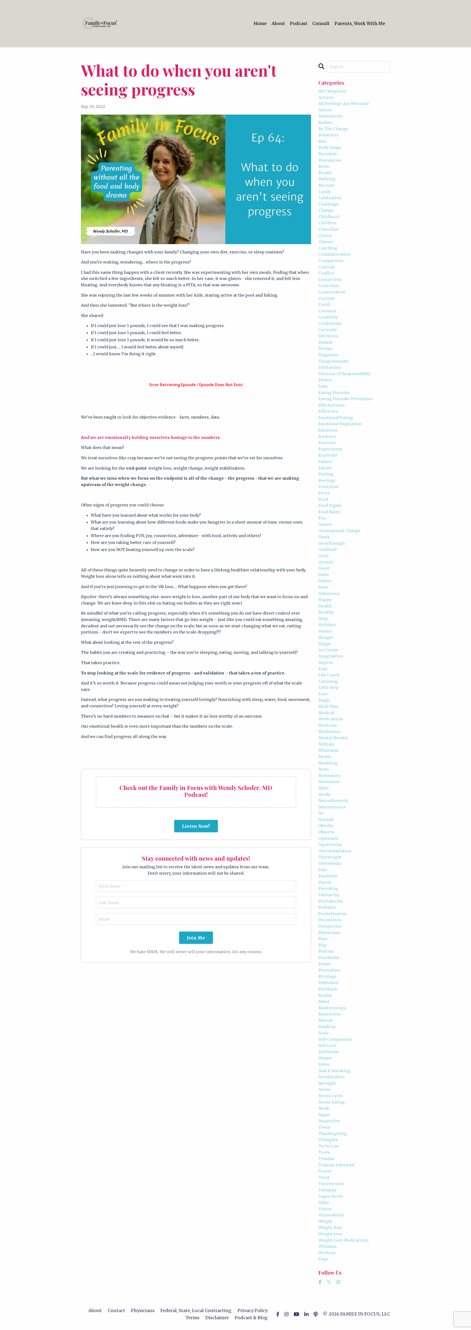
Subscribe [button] (235, 798)
